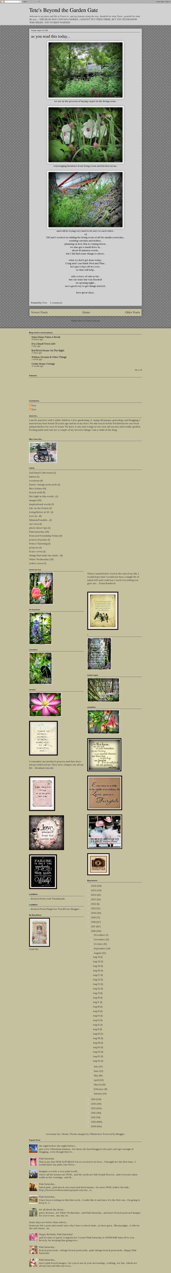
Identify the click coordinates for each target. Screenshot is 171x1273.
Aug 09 (97, 1038)
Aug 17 (96, 1002)
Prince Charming (38, 543)
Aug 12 (96, 1024)
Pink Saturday (36, 531)
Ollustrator (95, 1134)
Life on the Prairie (39, 508)
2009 (94, 1126)
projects (33, 547)
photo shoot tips (38, 527)
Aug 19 (96, 997)
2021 (93, 908)
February (99, 1089)
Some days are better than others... (48, 1222)
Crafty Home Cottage (43, 363)
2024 (94, 894)
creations (34, 480)
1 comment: (56, 302)
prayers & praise (38, 539)
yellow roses (36, 563)
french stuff (35, 492)
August (98, 953)
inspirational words (40, 504)
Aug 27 (97, 975)
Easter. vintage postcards (43, 484)
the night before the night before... (57, 1145)
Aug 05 (97, 1047)
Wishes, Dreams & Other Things (49, 357)
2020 (94, 912)
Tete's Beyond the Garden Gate (63, 9)
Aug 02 (97, 1060)
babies (32, 476)
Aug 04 (97, 1051)
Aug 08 (97, 1042)
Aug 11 (96, 1029)
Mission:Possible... (39, 519)
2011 (93, 1117)
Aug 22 (97, 988)
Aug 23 (97, 984)
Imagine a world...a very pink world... (58, 1171)
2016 (93, 931)
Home (86, 312)
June (96, 1071)
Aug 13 (96, 1020)
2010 (93, 1121)
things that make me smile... (44, 555)
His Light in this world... (42, 496)
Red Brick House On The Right (48, 350)
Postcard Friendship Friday (44, 535)
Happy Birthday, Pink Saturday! (56, 1234)
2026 (94, 885)
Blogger (120, 1134)
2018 (93, 921)
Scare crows (36, 551)
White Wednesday (39, 559)
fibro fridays (35, 488)
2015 (93, 1099)
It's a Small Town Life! (43, 343)
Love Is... (33, 516)
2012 (93, 1112)
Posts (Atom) (93, 320)
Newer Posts (39, 312)
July (96, 1066)
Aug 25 (97, 979)
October (98, 943)
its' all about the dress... (52, 1209)
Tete (33, 405)
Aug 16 (96, 1006)
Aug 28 (97, 970)
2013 (93, 1108)
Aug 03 (97, 1056)
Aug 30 (97, 961)
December (100, 934)
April (97, 1080)
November (100, 939)
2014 (93, 1103)
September (100, 948)
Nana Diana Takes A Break (46, 337)
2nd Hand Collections (41, 472)
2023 (94, 899)
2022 (94, 903)
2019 (93, 917)
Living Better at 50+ (39, 512)
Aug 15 (96, 1011)
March (97, 1084)
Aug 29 (97, 965)
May (96, 1075)
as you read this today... (50, 36)
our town (34, 523)
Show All (138, 370)
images (33, 500)
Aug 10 (96, 1033)
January (98, 1093)
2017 (93, 926)
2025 (94, 890)
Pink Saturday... (47, 1184)
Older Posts (132, 312)
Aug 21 (96, 993)
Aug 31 (96, 956)
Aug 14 (96, 1015)
